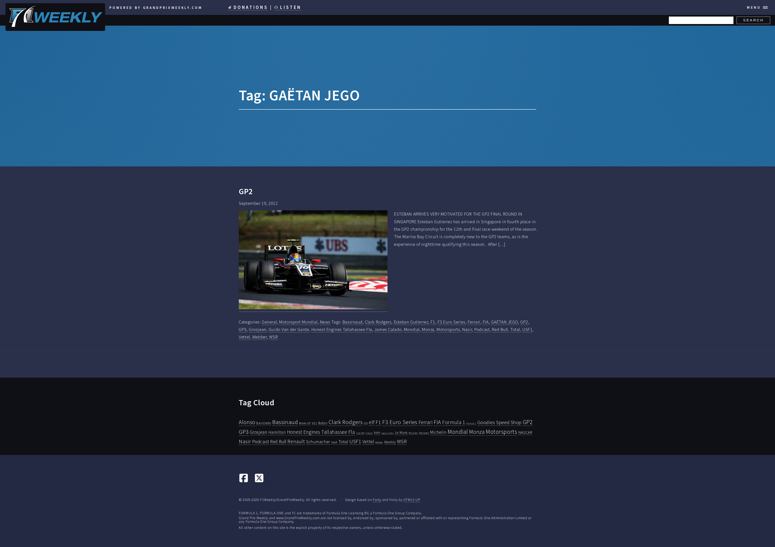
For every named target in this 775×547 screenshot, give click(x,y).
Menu (754, 7)
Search (753, 20)
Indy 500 (360, 433)
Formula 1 (453, 422)
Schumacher (318, 441)
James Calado (388, 329)
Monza (428, 329)
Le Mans (401, 432)
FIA (486, 322)
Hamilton (277, 432)
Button (322, 423)
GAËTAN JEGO (504, 322)
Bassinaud (352, 322)
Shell (334, 442)
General (269, 322)
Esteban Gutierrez (411, 322)
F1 (432, 322)
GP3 (243, 329)
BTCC (314, 423)
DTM (366, 423)
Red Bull (500, 329)
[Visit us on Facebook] (243, 481)
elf (372, 422)
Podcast (482, 329)
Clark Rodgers (378, 322)
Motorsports (448, 329)
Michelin (438, 432)
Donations (249, 7)
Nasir (467, 329)
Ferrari (474, 322)
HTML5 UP (411, 499)
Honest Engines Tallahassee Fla (341, 329)
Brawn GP (305, 423)
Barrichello (263, 423)
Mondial (412, 329)
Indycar (369, 433)
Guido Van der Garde (289, 329)
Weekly (390, 442)
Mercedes (424, 432)
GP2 (246, 191)
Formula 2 (471, 423)
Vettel (244, 337)
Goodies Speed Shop (499, 422)
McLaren (413, 432)
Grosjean (257, 329)
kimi (377, 432)
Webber (259, 337)
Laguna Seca (387, 433)
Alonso (247, 422)
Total (515, 329)
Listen (289, 7)
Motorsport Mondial (298, 322)
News (325, 322)
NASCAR (525, 432)
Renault (296, 441)
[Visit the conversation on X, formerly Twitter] (259, 481)
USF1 (527, 329)
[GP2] (313, 261)
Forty (377, 499)
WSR (273, 337)
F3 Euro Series (451, 322)
